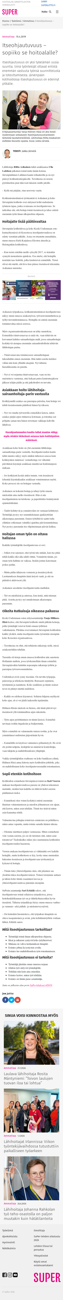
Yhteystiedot (41, 1255)
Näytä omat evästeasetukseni (43, 1263)
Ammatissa (28, 20)
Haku (44, 11)
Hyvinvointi (8, 1242)
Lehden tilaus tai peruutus (43, 1248)
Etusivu (5, 20)
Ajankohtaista (9, 1236)
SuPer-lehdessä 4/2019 (41, 985)
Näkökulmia (9, 1248)
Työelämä (16, 20)
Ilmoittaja (39, 1230)
